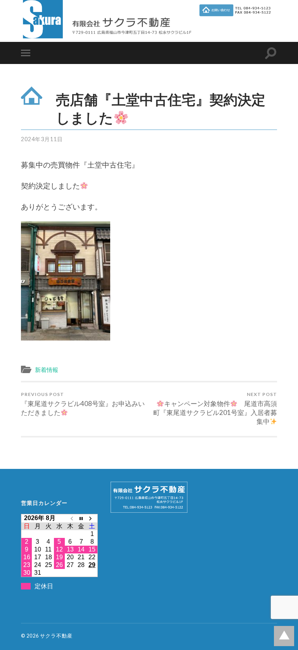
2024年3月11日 (42, 139)
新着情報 (46, 369)
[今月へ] (81, 518)
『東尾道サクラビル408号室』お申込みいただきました (83, 404)
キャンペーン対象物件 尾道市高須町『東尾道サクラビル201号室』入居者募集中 (215, 408)
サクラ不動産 (56, 636)
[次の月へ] (92, 518)
